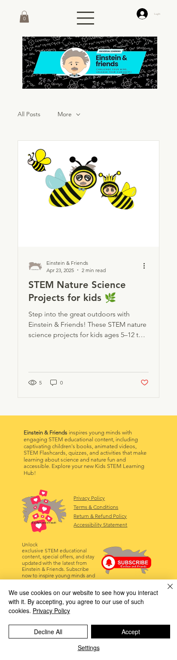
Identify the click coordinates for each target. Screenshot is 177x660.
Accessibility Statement (100, 524)
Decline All (48, 631)
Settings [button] (89, 647)
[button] (24, 16)
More (65, 114)
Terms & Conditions (95, 507)
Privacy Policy (89, 498)
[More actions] (147, 266)
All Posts (29, 114)
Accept (131, 631)
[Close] (165, 591)
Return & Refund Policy (100, 516)
